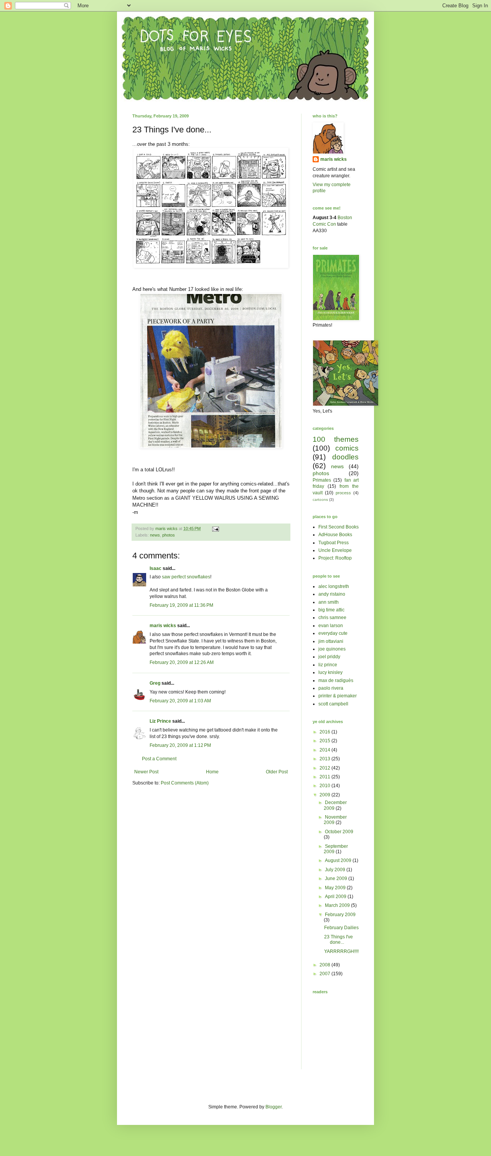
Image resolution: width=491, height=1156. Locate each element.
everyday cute (333, 633)
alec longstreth (333, 586)
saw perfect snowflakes (186, 577)
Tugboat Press (333, 542)
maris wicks (163, 625)
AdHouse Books (335, 534)
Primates (322, 480)
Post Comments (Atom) (185, 783)
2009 (325, 795)
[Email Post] (215, 528)
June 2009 (336, 878)
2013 (325, 758)
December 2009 (335, 805)
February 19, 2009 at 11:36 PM (181, 605)
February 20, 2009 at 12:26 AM (182, 662)
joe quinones (332, 649)
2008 (325, 965)
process (343, 492)
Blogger (273, 1107)
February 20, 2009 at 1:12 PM (180, 745)
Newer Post (146, 772)
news (155, 535)
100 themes (336, 439)
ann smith (328, 602)
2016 (325, 732)
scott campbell (333, 704)
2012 (325, 768)
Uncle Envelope (335, 550)
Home (212, 772)
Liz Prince (160, 721)
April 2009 (336, 896)
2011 (325, 776)
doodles (345, 457)
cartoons (320, 499)
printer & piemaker (337, 696)
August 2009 (339, 860)
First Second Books (338, 527)
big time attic (331, 610)
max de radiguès (335, 680)
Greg (155, 683)
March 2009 (338, 905)
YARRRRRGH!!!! (341, 951)
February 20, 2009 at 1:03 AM (180, 701)
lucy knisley (330, 672)
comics (347, 448)
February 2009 (340, 914)
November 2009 (335, 819)
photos (168, 535)
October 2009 (339, 831)
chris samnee (332, 617)
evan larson (330, 625)
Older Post (277, 772)
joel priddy (329, 656)
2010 (325, 785)
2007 (325, 973)
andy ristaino (331, 594)
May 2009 (336, 887)
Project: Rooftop (335, 558)
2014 (325, 750)
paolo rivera (330, 688)
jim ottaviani (330, 641)
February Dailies (341, 927)
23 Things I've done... (338, 939)
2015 (325, 740)
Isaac (155, 568)
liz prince (327, 664)
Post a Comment (159, 758)
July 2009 (335, 869)
